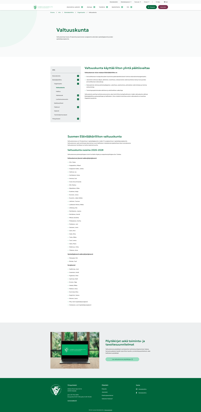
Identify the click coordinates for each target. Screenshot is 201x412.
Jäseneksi (163, 7)
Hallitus (58, 91)
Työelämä (102, 7)
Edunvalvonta (56, 76)
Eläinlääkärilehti (114, 2)
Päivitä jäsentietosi (107, 395)
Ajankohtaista (116, 7)
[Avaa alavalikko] (82, 7)
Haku (158, 2)
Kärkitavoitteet (58, 103)
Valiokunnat (59, 95)
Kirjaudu (152, 7)
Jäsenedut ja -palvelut (73, 7)
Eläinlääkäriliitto (69, 12)
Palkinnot (57, 107)
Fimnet (146, 2)
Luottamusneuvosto (62, 99)
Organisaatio (81, 12)
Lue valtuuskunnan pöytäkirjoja (121, 359)
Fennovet (136, 2)
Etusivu (52, 12)
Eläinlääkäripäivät (125, 2)
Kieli (166, 2)
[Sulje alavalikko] (78, 80)
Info (128, 7)
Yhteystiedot (56, 118)
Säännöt (56, 111)
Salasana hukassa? (107, 398)
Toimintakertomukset (60, 115)
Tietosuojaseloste (108, 410)
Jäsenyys (89, 7)
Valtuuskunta (60, 87)
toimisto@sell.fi (72, 400)
